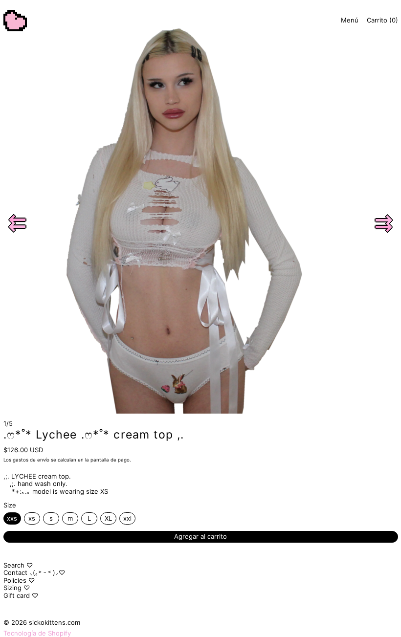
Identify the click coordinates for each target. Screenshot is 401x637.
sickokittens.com (54, 622)
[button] (17, 223)
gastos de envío (31, 459)
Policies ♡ (19, 580)
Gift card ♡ (20, 595)
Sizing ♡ (16, 588)
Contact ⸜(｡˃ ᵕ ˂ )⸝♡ (34, 572)
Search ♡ (18, 565)
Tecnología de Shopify (37, 633)
